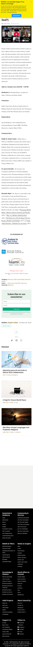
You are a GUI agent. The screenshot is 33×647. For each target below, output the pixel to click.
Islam (3, 517)
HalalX (4, 610)
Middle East (21, 594)
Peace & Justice (21, 579)
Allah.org (4, 603)
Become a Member (22, 533)
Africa (19, 592)
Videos (3, 281)
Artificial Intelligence (12, 375)
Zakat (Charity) (6, 557)
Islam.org (4, 605)
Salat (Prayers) (6, 555)
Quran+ (4, 524)
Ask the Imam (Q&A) (23, 522)
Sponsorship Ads (6, 634)
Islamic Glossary (22, 557)
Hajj (17, 402)
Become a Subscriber (23, 531)
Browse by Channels (7, 594)
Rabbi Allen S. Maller (8, 402)
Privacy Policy (21, 610)
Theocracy (24, 283)
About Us (20, 603)
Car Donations (6, 627)
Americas (10, 279)
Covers (19, 548)
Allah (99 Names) (6, 546)
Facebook (21, 622)
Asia (19, 590)
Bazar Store (5, 625)
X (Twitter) (20, 625)
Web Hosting (5, 636)
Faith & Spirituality (19, 279)
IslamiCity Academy (7, 612)
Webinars (11, 285)
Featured (27, 279)
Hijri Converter (6, 531)
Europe (19, 585)
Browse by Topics (6, 590)
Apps (19, 546)
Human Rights (21, 577)
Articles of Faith (6, 548)
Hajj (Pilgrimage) (6, 561)
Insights (20, 553)
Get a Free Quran (22, 526)
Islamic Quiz (21, 559)
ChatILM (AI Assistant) (23, 517)
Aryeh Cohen (13, 322)
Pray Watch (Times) (7, 529)
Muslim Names (21, 555)
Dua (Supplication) (7, 533)
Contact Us (20, 605)
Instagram (21, 627)
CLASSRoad (5, 614)
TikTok (20, 631)
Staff (4, 375)
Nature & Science (6, 581)
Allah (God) (5, 520)
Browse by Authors (7, 583)
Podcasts (20, 566)
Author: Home (6, 326)
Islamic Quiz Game (22, 562)
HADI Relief (5, 607)
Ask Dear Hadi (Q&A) (23, 520)
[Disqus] (16, 484)
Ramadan (4, 559)
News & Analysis (22, 581)
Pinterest (21, 634)
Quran (4, 522)
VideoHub (20, 564)
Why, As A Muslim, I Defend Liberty (17, 215)
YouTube (21, 629)
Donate (4, 622)
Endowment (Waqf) (7, 629)
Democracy (11, 283)
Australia (20, 588)
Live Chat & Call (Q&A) (23, 524)
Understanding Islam (7, 535)
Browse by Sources (7, 592)
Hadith (4, 526)
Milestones (20, 607)
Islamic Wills (5, 631)
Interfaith (17, 283)
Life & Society (5, 579)
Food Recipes (21, 550)
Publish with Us (22, 612)
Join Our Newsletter (23, 529)
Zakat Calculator (6, 538)
